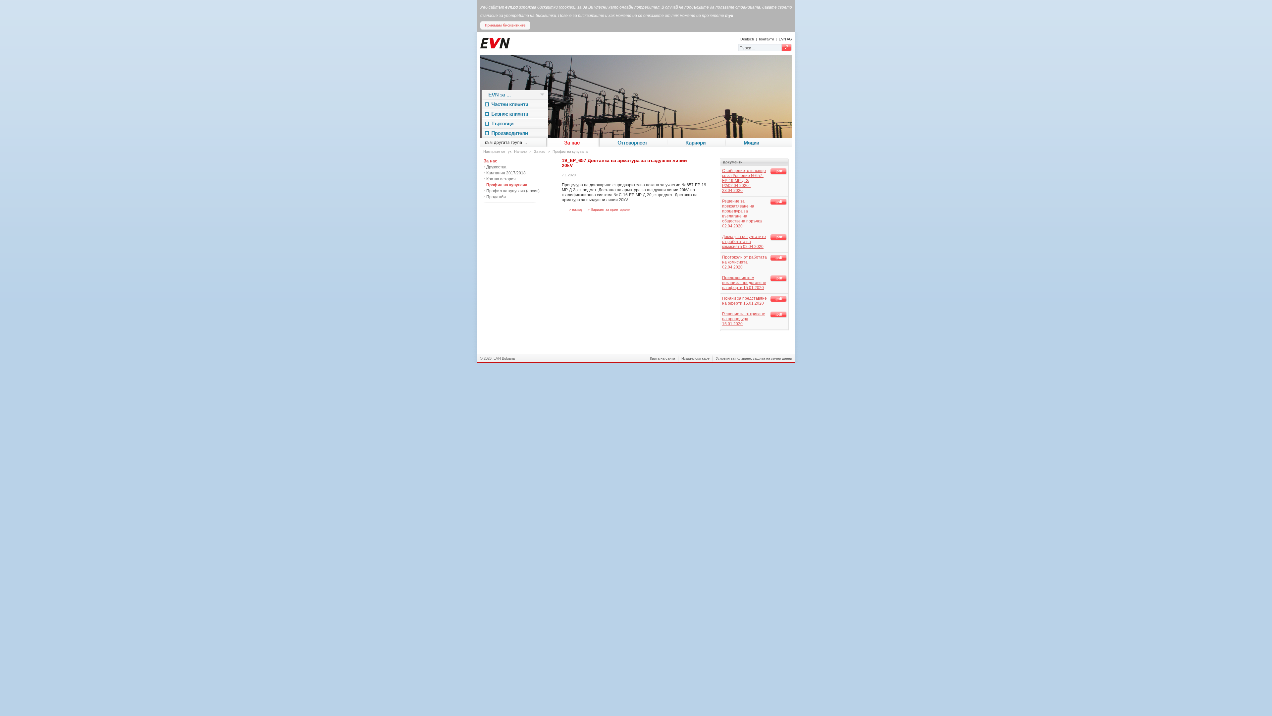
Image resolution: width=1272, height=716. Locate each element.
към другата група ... (513, 142)
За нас (572, 142)
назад (575, 209)
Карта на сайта (662, 358)
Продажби (496, 197)
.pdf (778, 171)
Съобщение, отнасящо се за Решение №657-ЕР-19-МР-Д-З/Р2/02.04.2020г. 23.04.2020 (744, 180)
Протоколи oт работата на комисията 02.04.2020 (744, 262)
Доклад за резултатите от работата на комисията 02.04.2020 (744, 241)
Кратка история (501, 179)
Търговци (514, 123)
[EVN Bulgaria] (510, 53)
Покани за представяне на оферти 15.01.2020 (744, 301)
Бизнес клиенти (515, 113)
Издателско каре (695, 358)
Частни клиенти (515, 104)
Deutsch (747, 39)
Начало (520, 151)
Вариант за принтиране (609, 209)
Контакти (766, 39)
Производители (515, 133)
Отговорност (633, 142)
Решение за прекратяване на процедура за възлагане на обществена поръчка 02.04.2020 (742, 213)
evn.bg (511, 7)
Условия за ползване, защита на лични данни (754, 358)
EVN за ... (514, 94)
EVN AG (785, 39)
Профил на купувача (570, 151)
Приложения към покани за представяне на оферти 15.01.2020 (744, 282)
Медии (752, 142)
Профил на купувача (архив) (513, 191)
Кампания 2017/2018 (506, 173)
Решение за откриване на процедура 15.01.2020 (743, 319)
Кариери (697, 142)
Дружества (496, 167)
